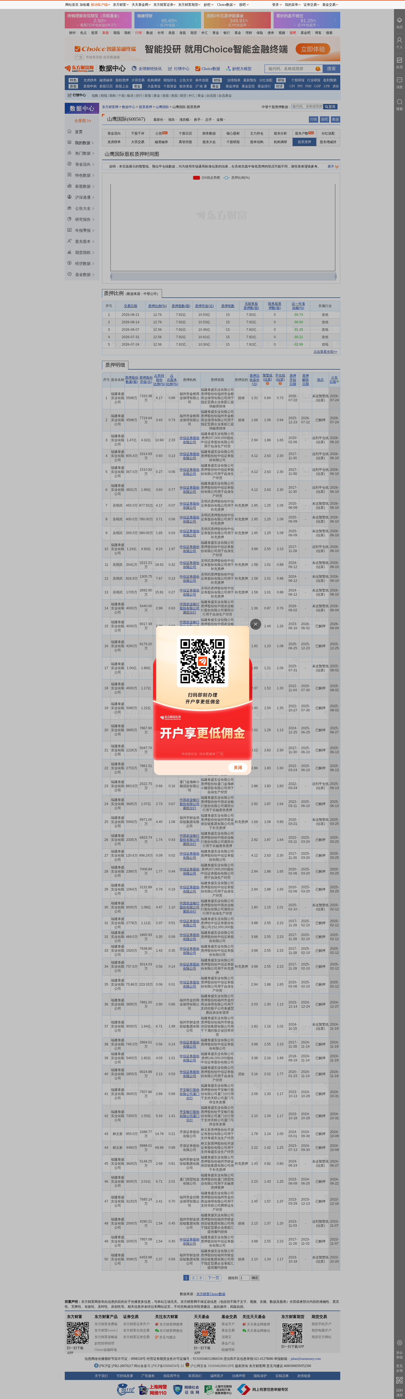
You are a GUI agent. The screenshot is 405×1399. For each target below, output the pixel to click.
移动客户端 (99, 5)
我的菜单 (291, 5)
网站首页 (72, 5)
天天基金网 (140, 5)
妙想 (207, 5)
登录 (275, 5)
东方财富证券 (163, 5)
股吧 (242, 5)
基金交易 (329, 5)
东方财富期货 (188, 5)
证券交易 (310, 5)
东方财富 (119, 5)
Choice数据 (225, 5)
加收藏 (85, 5)
